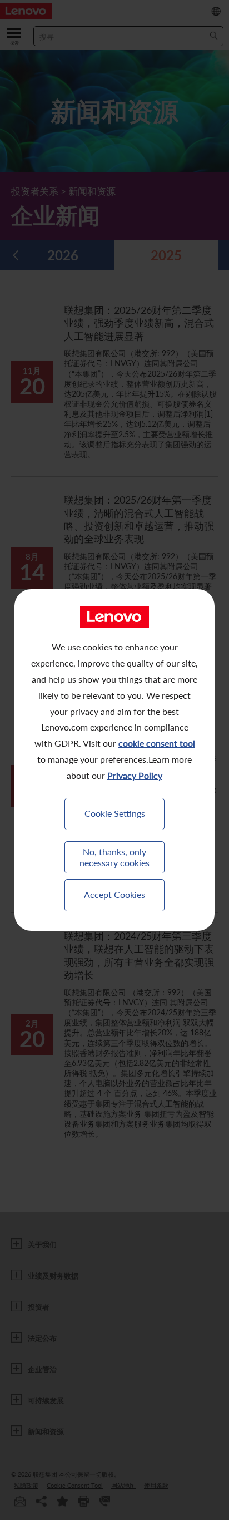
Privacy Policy (134, 775)
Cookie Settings (114, 813)
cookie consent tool (156, 743)
